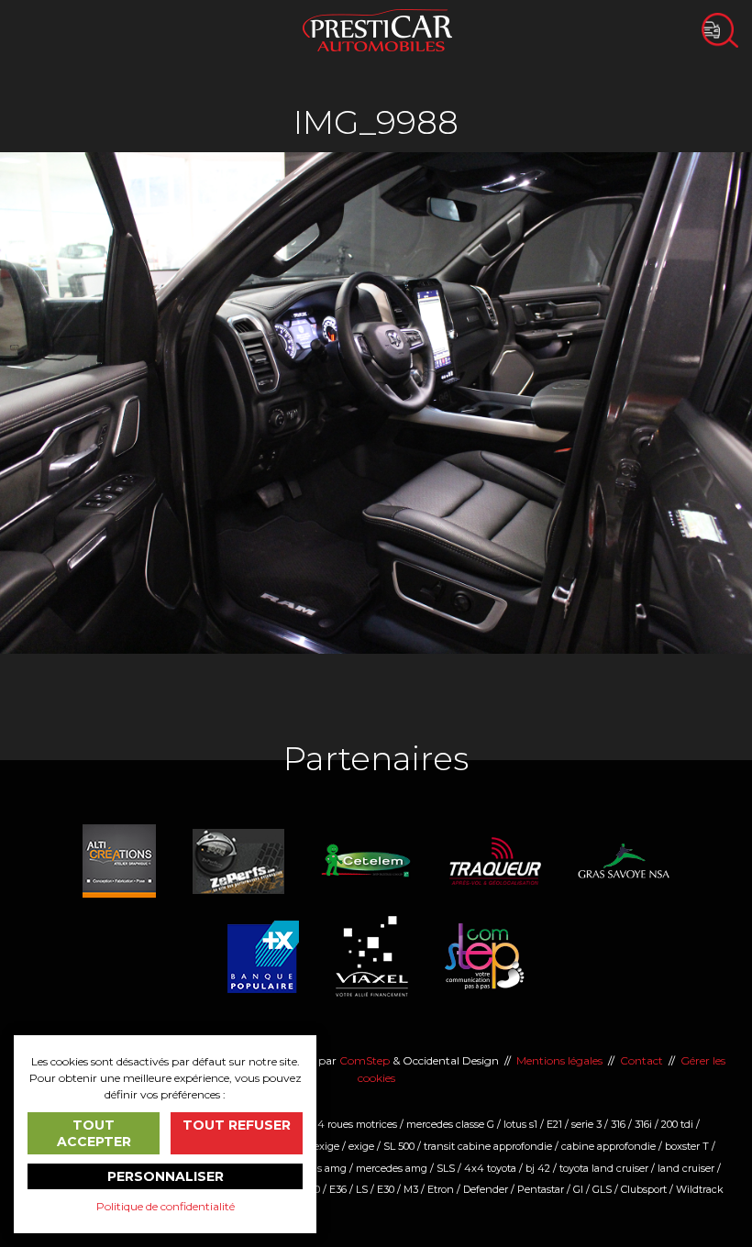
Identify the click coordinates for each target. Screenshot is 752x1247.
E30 (385, 1189)
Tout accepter (94, 1133)
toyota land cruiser (603, 1168)
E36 (338, 1189)
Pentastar (540, 1189)
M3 (411, 1189)
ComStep (364, 1060)
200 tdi (677, 1124)
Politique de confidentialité (165, 1206)
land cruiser (686, 1168)
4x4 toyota (490, 1168)
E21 (554, 1124)
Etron (440, 1189)
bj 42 (537, 1168)
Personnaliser (165, 1176)
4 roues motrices (357, 1124)
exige (361, 1146)
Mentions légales (559, 1060)
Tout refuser (236, 1125)
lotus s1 (520, 1124)
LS (362, 1189)
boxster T (687, 1146)
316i (643, 1124)
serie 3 (586, 1124)
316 (618, 1124)
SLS (446, 1168)
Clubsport (644, 1189)
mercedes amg (391, 1168)
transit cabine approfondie (488, 1146)
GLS (602, 1189)
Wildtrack (700, 1189)
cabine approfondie (608, 1146)
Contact (641, 1060)
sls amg (328, 1168)
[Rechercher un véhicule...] (720, 30)
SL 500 (399, 1146)
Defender (485, 1189)
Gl (578, 1189)
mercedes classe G (450, 1124)
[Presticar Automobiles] (377, 29)
